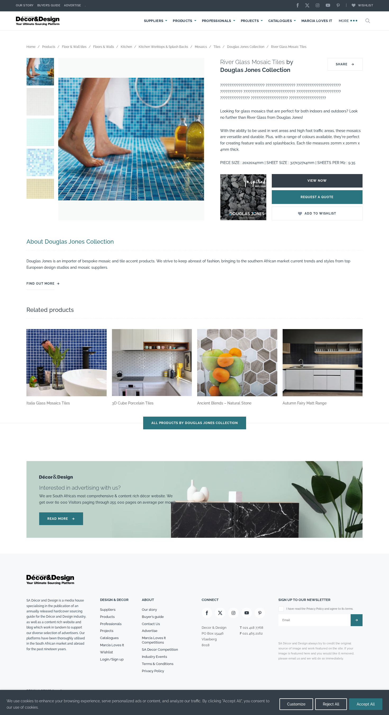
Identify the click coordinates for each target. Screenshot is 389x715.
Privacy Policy (153, 671)
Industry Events (154, 657)
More (344, 21)
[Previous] (66, 139)
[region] (194, 702)
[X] (308, 5)
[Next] (196, 139)
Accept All (366, 704)
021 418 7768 (253, 628)
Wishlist (365, 5)
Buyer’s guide (153, 617)
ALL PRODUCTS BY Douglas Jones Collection (194, 423)
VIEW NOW (317, 181)
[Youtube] (329, 5)
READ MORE (61, 519)
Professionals (216, 21)
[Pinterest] (339, 5)
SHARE (345, 64)
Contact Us (151, 624)
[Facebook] (299, 5)
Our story (25, 5)
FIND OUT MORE (40, 283)
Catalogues (280, 21)
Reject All (331, 704)
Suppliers (154, 21)
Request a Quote (317, 197)
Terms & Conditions (157, 664)
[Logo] (38, 20)
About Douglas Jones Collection (70, 241)
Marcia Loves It (316, 21)
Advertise (72, 5)
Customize (296, 704)
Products (182, 21)
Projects (250, 21)
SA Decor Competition (160, 650)
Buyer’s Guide (49, 5)
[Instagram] (319, 5)
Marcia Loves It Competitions (154, 640)
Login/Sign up (112, 659)
